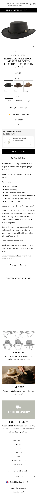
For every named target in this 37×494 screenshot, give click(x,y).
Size (18, 96)
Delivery (18, 444)
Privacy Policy (18, 464)
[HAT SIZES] (18, 340)
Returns (18, 448)
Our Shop (18, 452)
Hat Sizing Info (18, 440)
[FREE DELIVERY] (18, 409)
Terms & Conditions (18, 460)
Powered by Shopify (18, 492)
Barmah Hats (18, 55)
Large (28, 101)
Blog (18, 456)
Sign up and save (18, 471)
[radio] (8, 86)
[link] (9, 141)
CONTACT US (18, 476)
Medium (18, 101)
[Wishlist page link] (28, 4)
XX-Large (23, 107)
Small (9, 101)
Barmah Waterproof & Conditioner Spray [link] (19, 139)
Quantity (18, 120)
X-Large (13, 107)
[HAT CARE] (18, 375)
